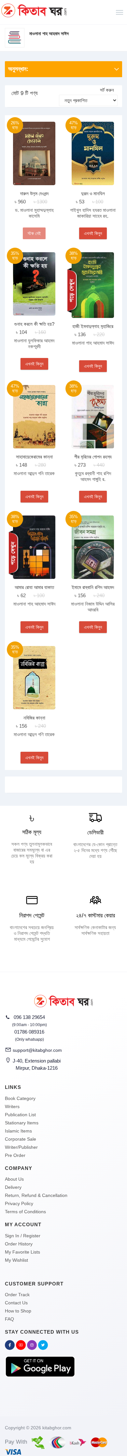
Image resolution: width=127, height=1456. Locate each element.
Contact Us (16, 1302)
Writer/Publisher (21, 1147)
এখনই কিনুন (93, 233)
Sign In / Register (22, 1235)
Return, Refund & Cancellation (36, 1195)
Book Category (20, 1098)
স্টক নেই (34, 233)
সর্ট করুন (107, 90)
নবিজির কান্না (34, 718)
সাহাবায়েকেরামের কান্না (34, 457)
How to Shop (18, 1310)
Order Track (17, 1294)
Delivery (13, 1187)
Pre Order (15, 1155)
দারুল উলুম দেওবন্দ (34, 193)
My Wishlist (16, 1260)
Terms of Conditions (25, 1211)
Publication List (20, 1114)
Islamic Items (18, 1130)
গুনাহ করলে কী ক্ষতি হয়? (34, 324)
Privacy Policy (19, 1203)
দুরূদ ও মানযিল (93, 193)
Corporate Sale (20, 1139)
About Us (14, 1179)
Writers (12, 1106)
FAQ (9, 1319)
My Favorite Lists (22, 1252)
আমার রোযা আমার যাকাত (34, 587)
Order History (19, 1243)
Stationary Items (21, 1122)
